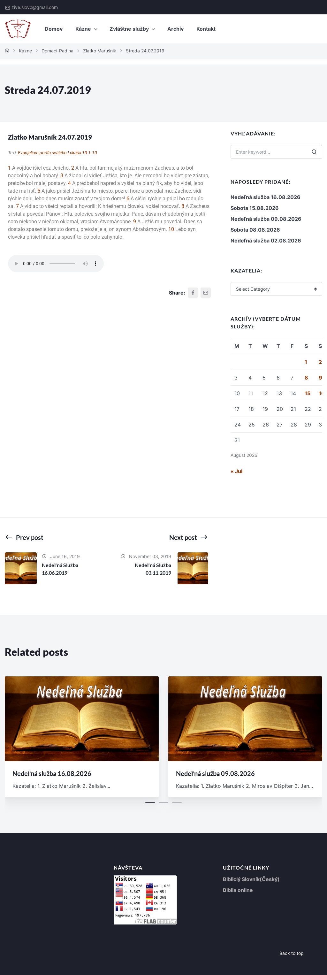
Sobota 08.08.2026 (255, 229)
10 (171, 229)
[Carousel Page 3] (177, 802)
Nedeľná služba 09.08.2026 (266, 219)
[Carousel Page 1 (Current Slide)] (150, 802)
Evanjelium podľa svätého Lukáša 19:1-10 (57, 152)
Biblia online (238, 890)
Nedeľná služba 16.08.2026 (265, 197)
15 (307, 393)
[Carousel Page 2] (163, 802)
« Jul (236, 471)
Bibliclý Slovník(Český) (251, 879)
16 (322, 393)
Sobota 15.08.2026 (255, 208)
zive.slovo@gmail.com (34, 7)
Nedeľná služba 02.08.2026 (266, 240)
